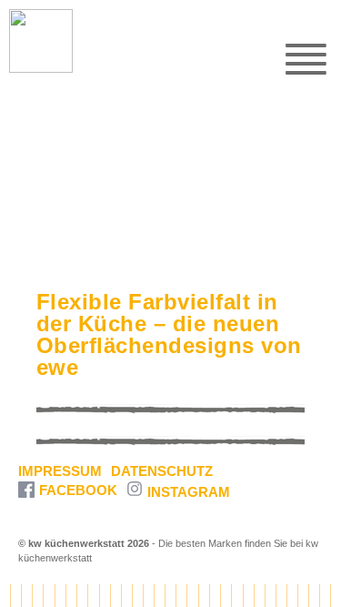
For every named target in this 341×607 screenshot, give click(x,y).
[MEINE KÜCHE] (32, 41)
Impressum (60, 471)
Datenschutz (162, 471)
